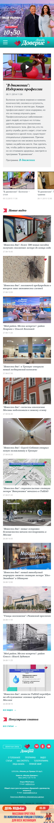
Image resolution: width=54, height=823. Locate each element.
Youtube (48, 746)
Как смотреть (23, 760)
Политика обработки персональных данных (27, 797)
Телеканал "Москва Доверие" (29, 42)
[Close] (50, 802)
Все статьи (8, 726)
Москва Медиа (17, 803)
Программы (30, 757)
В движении (27, 160)
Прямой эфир (35, 764)
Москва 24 (30, 803)
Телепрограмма (41, 760)
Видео (43, 757)
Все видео (8, 710)
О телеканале (14, 757)
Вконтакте (36, 746)
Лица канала (18, 764)
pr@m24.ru (30, 784)
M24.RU (39, 803)
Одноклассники (42, 746)
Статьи (9, 760)
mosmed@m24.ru (30, 792)
